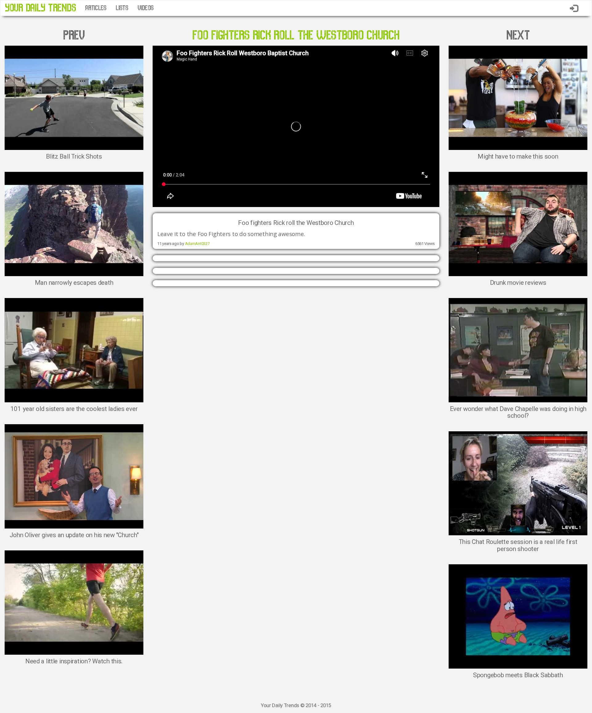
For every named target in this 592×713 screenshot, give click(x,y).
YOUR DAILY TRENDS (40, 8)
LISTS (122, 8)
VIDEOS (146, 8)
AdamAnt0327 (197, 243)
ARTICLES (95, 8)
